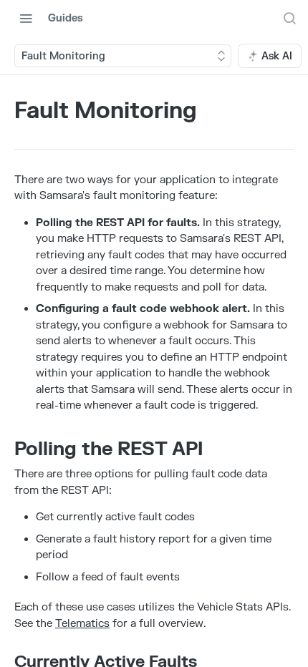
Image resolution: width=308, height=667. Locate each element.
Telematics (82, 624)
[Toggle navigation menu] (25, 17)
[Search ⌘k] (289, 17)
